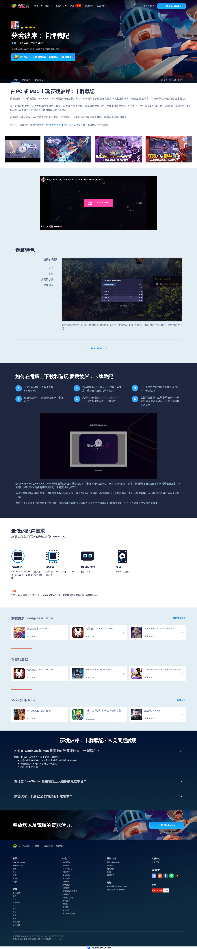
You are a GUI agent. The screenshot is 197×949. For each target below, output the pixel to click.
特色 (36, 6)
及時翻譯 (66, 885)
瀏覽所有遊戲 (179, 618)
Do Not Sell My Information (51, 939)
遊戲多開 (66, 872)
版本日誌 (155, 862)
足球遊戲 (16, 925)
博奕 (14, 912)
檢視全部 (181, 700)
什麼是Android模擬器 (115, 889)
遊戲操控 (66, 862)
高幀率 (65, 904)
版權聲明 (23, 939)
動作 (14, 896)
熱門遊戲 (16, 893)
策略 (13, 43)
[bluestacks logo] (20, 5)
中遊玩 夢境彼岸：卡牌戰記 (58, 124)
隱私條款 (16, 939)
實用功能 (66, 910)
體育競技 (16, 922)
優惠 (14, 869)
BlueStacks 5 (18, 865)
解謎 (14, 918)
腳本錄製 (66, 878)
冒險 (14, 899)
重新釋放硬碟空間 (69, 891)
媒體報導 (110, 875)
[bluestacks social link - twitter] (177, 876)
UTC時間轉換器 (68, 914)
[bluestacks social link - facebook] (165, 876)
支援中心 (101, 6)
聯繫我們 (110, 869)
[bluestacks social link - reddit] (160, 876)
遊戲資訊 (60, 6)
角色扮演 (16, 902)
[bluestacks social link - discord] (154, 876)
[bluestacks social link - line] (171, 876)
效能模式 (66, 894)
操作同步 (66, 875)
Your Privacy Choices (101, 947)
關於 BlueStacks (113, 862)
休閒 (14, 909)
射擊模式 (66, 865)
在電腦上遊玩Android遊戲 (117, 886)
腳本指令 (66, 901)
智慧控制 (66, 888)
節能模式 (66, 881)
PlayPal (16, 881)
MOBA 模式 (67, 869)
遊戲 (47, 6)
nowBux (16, 878)
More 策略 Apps (23, 700)
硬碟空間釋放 (68, 897)
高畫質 (65, 907)
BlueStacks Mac (19, 862)
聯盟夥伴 (89, 6)
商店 (75, 6)
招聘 (109, 872)
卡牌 (14, 915)
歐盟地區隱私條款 (34, 939)
